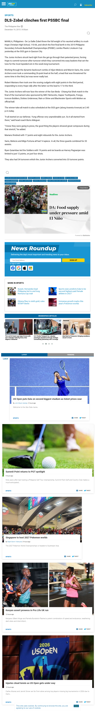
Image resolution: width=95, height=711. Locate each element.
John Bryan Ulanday (21, 403)
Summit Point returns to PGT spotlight (25, 471)
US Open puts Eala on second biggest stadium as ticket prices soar (47, 399)
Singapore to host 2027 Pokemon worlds (26, 537)
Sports (9, 15)
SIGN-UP (73, 260)
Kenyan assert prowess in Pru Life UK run (27, 610)
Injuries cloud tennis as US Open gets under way (30, 683)
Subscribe (88, 5)
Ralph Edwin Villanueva (15, 542)
